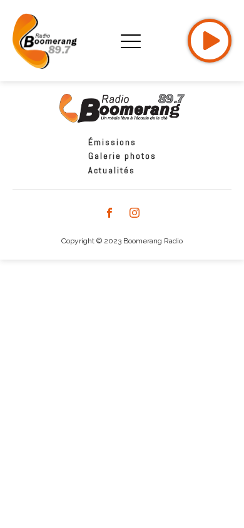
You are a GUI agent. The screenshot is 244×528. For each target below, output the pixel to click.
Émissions (112, 142)
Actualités (111, 170)
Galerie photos (122, 155)
